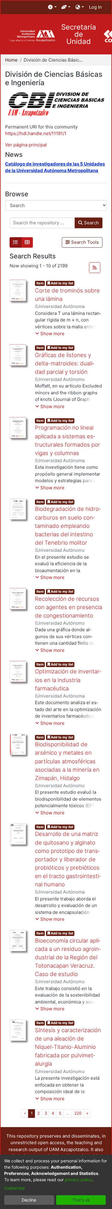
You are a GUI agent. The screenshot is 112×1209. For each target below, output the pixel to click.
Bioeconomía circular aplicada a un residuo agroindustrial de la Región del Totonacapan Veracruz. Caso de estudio (68, 957)
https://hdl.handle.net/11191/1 (35, 133)
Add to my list (61, 283)
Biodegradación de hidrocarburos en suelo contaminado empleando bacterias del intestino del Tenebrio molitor (68, 525)
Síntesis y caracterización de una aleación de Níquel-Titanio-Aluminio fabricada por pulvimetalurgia (68, 1047)
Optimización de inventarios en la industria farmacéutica (68, 680)
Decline (29, 1199)
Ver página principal (26, 145)
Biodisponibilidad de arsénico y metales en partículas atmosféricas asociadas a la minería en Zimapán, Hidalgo (67, 761)
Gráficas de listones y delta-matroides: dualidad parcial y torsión (64, 363)
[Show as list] (16, 242)
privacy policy (78, 1179)
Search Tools (84, 242)
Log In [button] (95, 7)
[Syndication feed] (94, 267)
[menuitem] (52, 7)
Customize (14, 1187)
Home (11, 60)
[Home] (32, 36)
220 (78, 1113)
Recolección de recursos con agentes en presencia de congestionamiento (68, 607)
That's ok (81, 1199)
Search (91, 223)
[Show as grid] (27, 242)
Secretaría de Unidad (78, 34)
